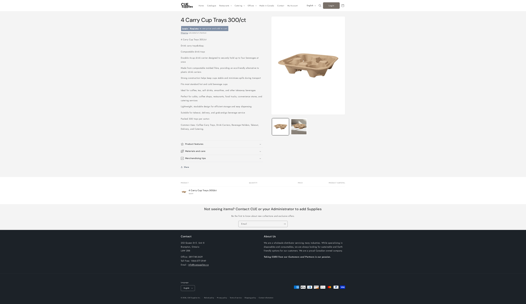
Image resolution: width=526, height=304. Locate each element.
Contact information (266, 298)
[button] (225, 5)
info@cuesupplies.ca (198, 264)
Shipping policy (250, 298)
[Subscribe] (284, 224)
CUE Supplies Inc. (194, 298)
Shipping (184, 33)
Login (331, 5)
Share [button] (186, 167)
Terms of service (236, 298)
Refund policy (209, 298)
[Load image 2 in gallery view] (299, 126)
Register (194, 28)
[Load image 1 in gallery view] (280, 126)
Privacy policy (222, 298)
